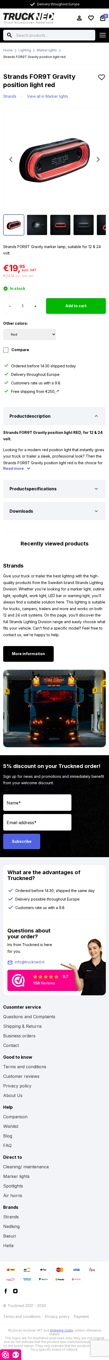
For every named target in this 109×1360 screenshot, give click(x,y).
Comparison (15, 1116)
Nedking (11, 1226)
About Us (12, 1095)
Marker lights (47, 50)
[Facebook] (5, 1291)
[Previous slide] (11, 159)
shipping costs (61, 1330)
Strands (9, 96)
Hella (8, 1245)
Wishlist (10, 1126)
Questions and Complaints (29, 1016)
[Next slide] (98, 159)
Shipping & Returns (22, 1026)
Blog (7, 1136)
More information (28, 653)
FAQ (7, 1145)
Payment (81, 1316)
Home (8, 50)
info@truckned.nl (29, 962)
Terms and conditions (24, 1066)
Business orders (19, 1035)
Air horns (12, 1195)
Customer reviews (21, 1076)
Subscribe (21, 841)
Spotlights (13, 1186)
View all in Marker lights (47, 96)
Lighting (25, 50)
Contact (11, 1045)
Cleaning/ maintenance (26, 1166)
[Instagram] (15, 1291)
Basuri (9, 1236)
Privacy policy (17, 1085)
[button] (101, 82)
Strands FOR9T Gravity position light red (34, 57)
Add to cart (76, 305)
